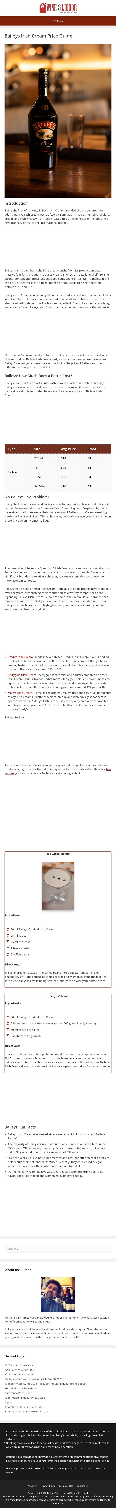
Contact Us (82, 1485)
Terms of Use (66, 1485)
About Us (32, 1485)
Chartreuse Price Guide (19, 1374)
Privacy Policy (48, 1485)
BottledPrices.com (17, 1456)
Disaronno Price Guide (18, 1393)
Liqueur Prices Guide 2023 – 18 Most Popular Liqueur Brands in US (45, 1383)
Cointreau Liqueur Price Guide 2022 (26, 1411)
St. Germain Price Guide (19, 1365)
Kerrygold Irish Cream (22, 675)
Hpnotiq (10, 1402)
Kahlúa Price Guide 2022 (20, 1370)
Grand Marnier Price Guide (21, 1388)
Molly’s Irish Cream (20, 693)
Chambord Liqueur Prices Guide (24, 1407)
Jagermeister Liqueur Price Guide (25, 1397)
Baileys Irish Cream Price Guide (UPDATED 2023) (34, 1379)
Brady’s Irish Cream (20, 657)
